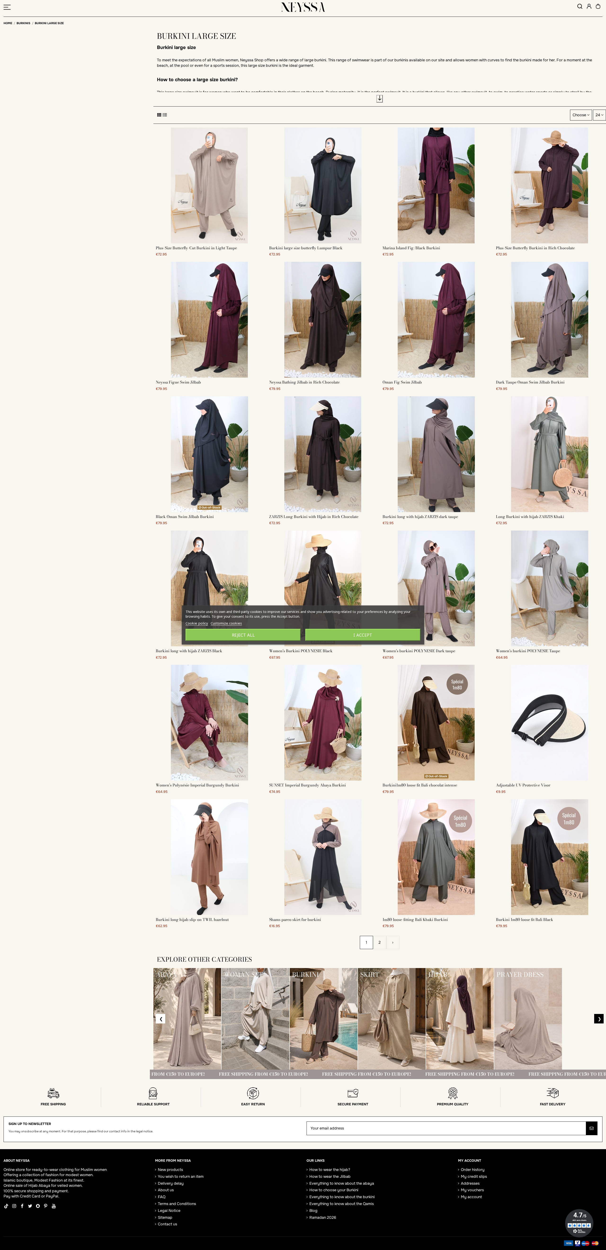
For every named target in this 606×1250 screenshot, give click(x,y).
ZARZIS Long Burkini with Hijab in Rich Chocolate (313, 516)
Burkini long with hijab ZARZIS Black (189, 651)
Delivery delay (171, 1183)
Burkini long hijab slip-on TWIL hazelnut (192, 919)
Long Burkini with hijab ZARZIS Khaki (530, 516)
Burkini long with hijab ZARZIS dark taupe (420, 516)
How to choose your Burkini (333, 1190)
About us (166, 1190)
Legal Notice (169, 1210)
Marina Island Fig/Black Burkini (411, 248)
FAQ (161, 1196)
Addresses (470, 1183)
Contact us (167, 1224)
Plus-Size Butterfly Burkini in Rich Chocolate (535, 248)
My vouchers (472, 1190)
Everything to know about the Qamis (341, 1203)
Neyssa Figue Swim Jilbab (178, 382)
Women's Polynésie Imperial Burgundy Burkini (197, 785)
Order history (473, 1169)
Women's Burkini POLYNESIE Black (301, 651)
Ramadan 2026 (322, 1217)
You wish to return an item (181, 1176)
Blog (313, 1210)
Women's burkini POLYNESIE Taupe (528, 651)
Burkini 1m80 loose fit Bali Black (524, 919)
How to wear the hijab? (329, 1169)
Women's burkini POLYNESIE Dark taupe (419, 651)
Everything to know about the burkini (342, 1196)
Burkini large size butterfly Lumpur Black (306, 248)
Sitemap (165, 1217)
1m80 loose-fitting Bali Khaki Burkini (415, 919)
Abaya (44, 1185)
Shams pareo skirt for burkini (295, 919)
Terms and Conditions (177, 1203)
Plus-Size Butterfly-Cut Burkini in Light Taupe (196, 248)
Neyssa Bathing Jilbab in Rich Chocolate (304, 382)
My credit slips (474, 1176)
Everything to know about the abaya (341, 1183)
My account (471, 1196)
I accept (362, 635)
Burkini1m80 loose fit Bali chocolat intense (420, 785)
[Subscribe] (591, 1128)
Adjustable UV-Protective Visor (523, 785)
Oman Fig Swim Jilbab (402, 382)
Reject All (243, 635)
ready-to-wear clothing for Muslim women (69, 1169)
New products (170, 1169)
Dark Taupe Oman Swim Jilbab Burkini (530, 382)
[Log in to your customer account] (589, 7)
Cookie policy (197, 623)
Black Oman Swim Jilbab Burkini (185, 516)
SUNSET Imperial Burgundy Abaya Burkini (307, 785)
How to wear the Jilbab (330, 1176)
